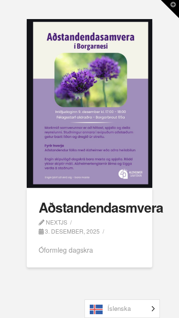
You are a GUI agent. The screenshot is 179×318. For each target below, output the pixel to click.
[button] (170, 9)
